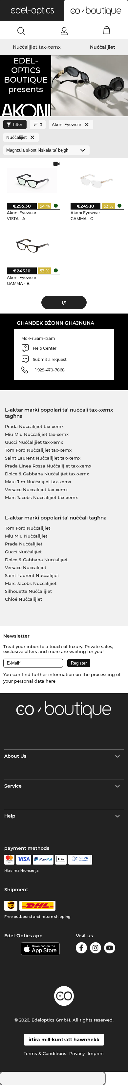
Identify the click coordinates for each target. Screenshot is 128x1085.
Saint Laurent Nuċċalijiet (32, 575)
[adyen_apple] (61, 860)
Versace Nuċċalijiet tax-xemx (36, 489)
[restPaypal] (43, 860)
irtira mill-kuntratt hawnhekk (64, 1040)
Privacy (77, 1053)
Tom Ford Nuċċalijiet (27, 528)
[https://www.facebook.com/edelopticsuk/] (81, 949)
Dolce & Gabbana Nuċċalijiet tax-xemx (47, 473)
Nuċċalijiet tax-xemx (37, 47)
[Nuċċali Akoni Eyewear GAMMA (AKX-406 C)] (95, 180)
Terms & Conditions (45, 1053)
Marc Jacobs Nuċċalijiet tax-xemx (41, 497)
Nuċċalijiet (102, 47)
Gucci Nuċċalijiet (23, 551)
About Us (15, 756)
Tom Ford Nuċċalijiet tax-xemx (38, 450)
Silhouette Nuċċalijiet (28, 591)
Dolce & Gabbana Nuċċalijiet (36, 559)
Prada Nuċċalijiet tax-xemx (34, 426)
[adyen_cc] (9, 860)
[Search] (21, 31)
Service (13, 786)
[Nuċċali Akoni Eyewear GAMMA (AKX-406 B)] (32, 244)
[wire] (80, 860)
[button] (32, 10)
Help (9, 816)
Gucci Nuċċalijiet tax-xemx (34, 442)
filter (17, 124)
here (50, 681)
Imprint (96, 1053)
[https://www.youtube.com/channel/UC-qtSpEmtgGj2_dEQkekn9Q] (109, 949)
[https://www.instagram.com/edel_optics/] (95, 949)
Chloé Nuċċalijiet (23, 599)
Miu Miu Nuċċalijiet (26, 536)
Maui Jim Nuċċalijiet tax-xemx (38, 481)
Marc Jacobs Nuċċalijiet (30, 583)
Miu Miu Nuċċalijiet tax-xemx (37, 434)
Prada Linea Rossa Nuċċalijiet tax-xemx (48, 465)
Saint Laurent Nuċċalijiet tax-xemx (42, 458)
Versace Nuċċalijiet (25, 567)
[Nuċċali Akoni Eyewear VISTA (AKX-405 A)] (32, 180)
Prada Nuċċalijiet (23, 543)
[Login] (64, 31)
